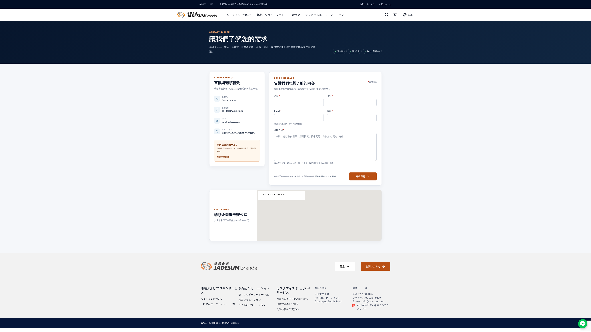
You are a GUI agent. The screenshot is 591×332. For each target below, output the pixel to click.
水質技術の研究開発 (288, 304)
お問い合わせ (385, 4)
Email (277, 111)
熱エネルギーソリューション (255, 294)
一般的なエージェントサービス (218, 304)
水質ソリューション (250, 299)
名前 (277, 96)
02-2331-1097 (206, 4)
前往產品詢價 (223, 157)
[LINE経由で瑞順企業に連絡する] (582, 323)
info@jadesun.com (373, 301)
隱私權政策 (319, 176)
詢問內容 (279, 130)
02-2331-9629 (373, 297)
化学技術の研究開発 (288, 309)
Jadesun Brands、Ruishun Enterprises (223, 323)
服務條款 (333, 176)
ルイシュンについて (212, 298)
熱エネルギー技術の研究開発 (293, 298)
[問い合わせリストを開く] (395, 15)
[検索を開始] (387, 15)
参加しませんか (367, 4)
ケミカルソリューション (252, 305)
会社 (330, 96)
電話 (330, 111)
